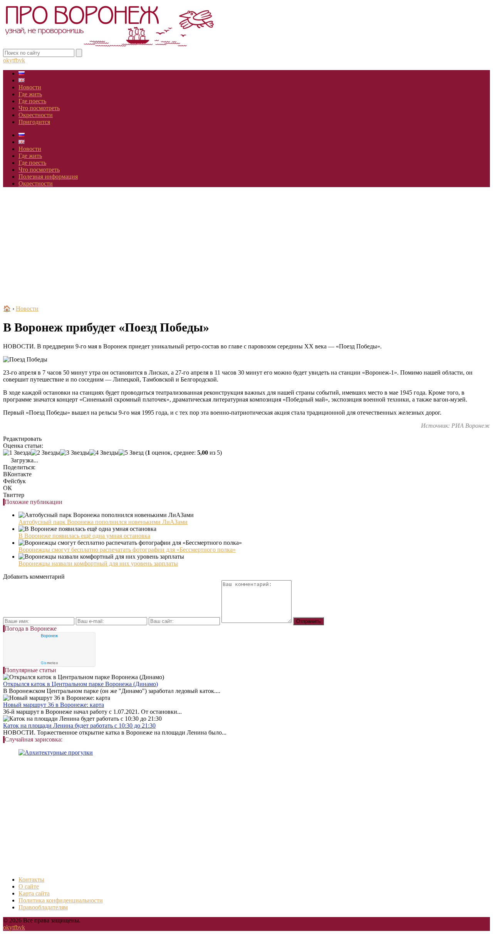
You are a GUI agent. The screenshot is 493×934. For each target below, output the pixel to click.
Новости (29, 87)
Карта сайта (34, 893)
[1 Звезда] (17, 452)
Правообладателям (43, 907)
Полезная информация (48, 176)
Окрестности (35, 115)
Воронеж (49, 635)
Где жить (30, 94)
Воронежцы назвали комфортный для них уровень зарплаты (98, 563)
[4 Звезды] (104, 452)
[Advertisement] (246, 247)
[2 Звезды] (45, 452)
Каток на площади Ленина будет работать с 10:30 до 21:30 (79, 725)
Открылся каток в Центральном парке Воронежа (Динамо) (80, 684)
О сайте (28, 886)
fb (16, 60)
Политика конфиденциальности (60, 900)
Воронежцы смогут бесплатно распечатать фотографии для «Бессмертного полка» (127, 549)
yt (11, 60)
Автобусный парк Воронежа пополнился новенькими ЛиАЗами (103, 522)
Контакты (31, 879)
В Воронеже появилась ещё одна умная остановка (84, 535)
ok (6, 60)
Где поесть (32, 101)
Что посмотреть (39, 108)
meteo (49, 663)
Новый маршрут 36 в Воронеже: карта (53, 704)
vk (22, 60)
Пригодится (34, 122)
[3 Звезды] (74, 452)
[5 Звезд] (131, 452)
